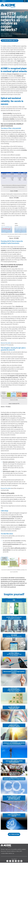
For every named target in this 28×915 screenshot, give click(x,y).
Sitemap (2, 849)
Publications (6, 34)
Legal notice (7, 849)
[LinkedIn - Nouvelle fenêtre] (16, 861)
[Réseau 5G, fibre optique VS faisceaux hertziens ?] (14, 821)
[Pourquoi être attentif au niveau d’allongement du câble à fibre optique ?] (14, 750)
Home (2, 34)
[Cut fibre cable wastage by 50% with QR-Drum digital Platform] (14, 642)
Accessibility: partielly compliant (18, 849)
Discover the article (6, 343)
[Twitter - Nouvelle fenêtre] (13, 861)
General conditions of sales (13, 851)
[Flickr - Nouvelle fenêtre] (21, 861)
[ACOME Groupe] (6, 845)
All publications (14, 834)
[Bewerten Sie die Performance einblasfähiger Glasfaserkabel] (14, 767)
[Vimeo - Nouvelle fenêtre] (7, 861)
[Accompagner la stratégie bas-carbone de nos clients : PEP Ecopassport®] (14, 696)
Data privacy (3, 851)
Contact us (11, 853)
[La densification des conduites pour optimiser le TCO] (14, 732)
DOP (21, 851)
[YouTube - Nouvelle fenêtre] (19, 861)
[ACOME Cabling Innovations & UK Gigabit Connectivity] (14, 624)
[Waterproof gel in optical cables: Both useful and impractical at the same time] (14, 660)
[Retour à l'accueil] (8, 5)
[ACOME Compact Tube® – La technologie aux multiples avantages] (14, 803)
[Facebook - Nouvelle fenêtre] (10, 861)
